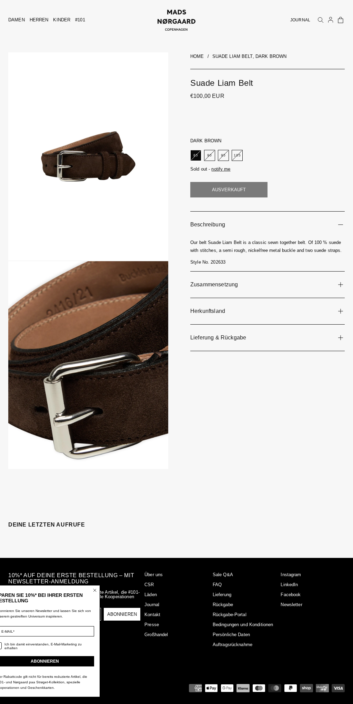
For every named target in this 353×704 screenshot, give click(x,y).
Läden (150, 594)
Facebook (291, 594)
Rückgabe (223, 604)
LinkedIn (289, 584)
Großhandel (156, 634)
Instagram (291, 574)
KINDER (61, 19)
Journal (151, 604)
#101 (80, 19)
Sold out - (210, 169)
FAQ (217, 584)
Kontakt (152, 614)
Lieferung (222, 594)
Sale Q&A (223, 574)
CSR (149, 584)
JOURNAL (300, 20)
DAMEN (16, 19)
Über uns (153, 574)
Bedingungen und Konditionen (243, 624)
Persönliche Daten (231, 634)
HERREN (39, 19)
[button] (340, 20)
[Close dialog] (112, 590)
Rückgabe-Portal (229, 614)
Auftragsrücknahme (232, 644)
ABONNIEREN (62, 661)
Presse (151, 624)
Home (197, 56)
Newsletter (291, 604)
